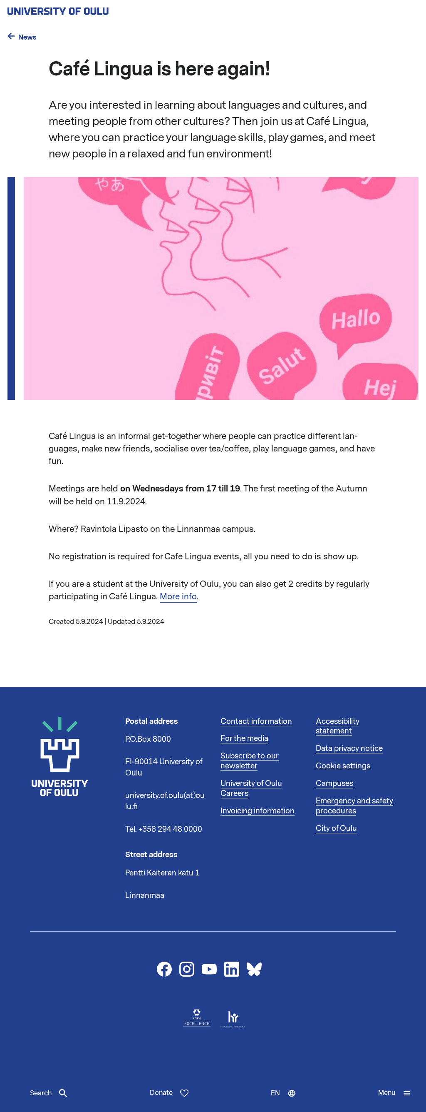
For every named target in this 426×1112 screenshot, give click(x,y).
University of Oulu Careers (251, 788)
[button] (395, 1093)
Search (41, 1093)
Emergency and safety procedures (354, 805)
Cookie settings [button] (343, 765)
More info (178, 596)
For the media (244, 738)
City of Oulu (336, 828)
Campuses (334, 783)
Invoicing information (257, 810)
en (287, 1100)
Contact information (256, 721)
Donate (161, 1092)
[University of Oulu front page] (77, 8)
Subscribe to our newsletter (249, 760)
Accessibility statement (337, 726)
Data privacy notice (349, 748)
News (27, 37)
